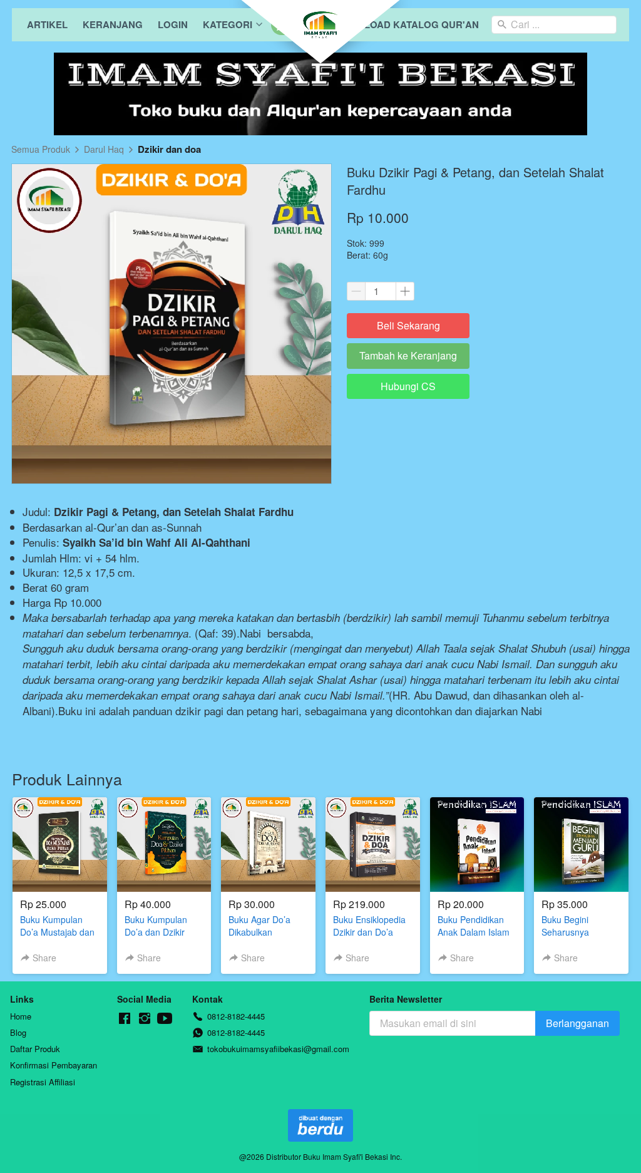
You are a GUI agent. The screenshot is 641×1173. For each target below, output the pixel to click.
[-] (124, 1018)
